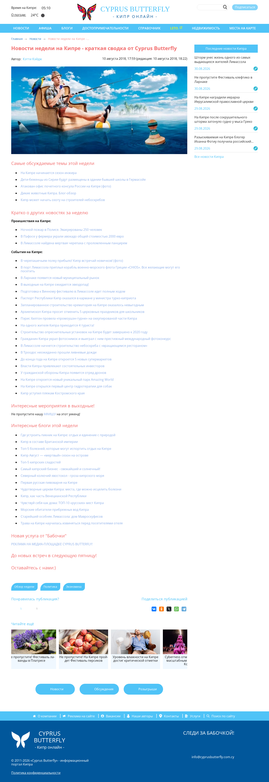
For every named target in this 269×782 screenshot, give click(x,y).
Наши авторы (142, 716)
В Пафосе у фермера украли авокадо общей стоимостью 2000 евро (72, 236)
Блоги (67, 28)
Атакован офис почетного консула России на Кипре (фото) (66, 186)
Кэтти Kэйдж (32, 59)
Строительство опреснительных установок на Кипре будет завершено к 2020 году (84, 332)
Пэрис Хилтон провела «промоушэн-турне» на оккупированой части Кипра (79, 318)
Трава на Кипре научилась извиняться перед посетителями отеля (72, 523)
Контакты (171, 716)
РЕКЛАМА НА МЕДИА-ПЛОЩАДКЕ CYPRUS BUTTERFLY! (52, 544)
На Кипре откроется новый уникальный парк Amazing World (67, 379)
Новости (21, 28)
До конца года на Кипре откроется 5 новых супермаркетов (66, 359)
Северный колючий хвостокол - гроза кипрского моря (62, 475)
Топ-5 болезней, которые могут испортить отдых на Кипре (66, 448)
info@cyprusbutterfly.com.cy (213, 757)
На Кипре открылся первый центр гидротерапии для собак (66, 386)
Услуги (195, 716)
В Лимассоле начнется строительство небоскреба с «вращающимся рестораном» (84, 345)
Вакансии (113, 716)
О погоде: (18, 15)
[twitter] (234, 16)
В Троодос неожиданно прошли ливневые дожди (58, 352)
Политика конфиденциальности (35, 773)
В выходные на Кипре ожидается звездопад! (55, 284)
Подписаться (245, 7)
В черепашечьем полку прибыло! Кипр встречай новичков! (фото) (72, 260)
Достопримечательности (105, 28)
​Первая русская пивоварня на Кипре (49, 482)
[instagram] (227, 16)
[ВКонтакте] (154, 609)
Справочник (149, 28)
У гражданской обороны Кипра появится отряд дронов (63, 372)
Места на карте (242, 28)
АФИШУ (50, 414)
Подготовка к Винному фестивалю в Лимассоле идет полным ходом (73, 291)
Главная (17, 39)
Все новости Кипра (209, 157)
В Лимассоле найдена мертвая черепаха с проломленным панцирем (74, 243)
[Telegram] (184, 609)
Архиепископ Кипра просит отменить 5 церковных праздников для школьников (82, 312)
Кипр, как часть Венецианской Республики (53, 496)
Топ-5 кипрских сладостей (41, 462)
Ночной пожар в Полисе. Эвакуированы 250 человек (61, 229)
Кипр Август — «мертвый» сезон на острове (54, 455)
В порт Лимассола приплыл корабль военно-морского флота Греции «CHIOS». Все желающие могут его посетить (100, 269)
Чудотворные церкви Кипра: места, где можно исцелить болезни (71, 489)
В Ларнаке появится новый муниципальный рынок (60, 278)
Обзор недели (24, 586)
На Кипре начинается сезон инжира (49, 173)
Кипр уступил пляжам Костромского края (53, 393)
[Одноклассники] (161, 609)
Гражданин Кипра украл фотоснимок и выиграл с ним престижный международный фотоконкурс (96, 339)
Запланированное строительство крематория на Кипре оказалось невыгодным (82, 305)
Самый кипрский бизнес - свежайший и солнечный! (60, 469)
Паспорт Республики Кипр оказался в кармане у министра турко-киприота (78, 298)
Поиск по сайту (223, 716)
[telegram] (241, 16)
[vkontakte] (248, 16)
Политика (50, 586)
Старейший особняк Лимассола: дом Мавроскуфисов (62, 516)
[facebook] (220, 16)
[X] (169, 609)
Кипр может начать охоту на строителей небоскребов (63, 200)
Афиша (45, 28)
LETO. (174, 28)
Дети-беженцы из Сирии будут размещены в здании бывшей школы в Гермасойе (83, 179)
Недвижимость (206, 28)
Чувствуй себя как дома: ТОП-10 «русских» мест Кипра (62, 503)
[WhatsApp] (176, 609)
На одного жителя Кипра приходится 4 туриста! (57, 325)
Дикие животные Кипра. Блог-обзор (48, 193)
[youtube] (256, 16)
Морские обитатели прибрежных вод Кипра (55, 509)
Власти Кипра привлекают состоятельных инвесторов (62, 366)
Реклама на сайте (81, 716)
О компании (47, 716)
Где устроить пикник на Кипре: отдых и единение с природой (68, 435)
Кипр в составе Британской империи (49, 442)
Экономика (74, 586)
